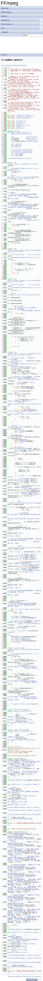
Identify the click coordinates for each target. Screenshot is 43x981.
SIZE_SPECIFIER (16, 519)
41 (4, 144)
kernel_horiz (31, 138)
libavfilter (4, 54)
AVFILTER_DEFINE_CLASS (17, 780)
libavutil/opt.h (23, 118)
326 (4, 747)
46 (4, 151)
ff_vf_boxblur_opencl (29, 932)
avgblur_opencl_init (15, 164)
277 (4, 648)
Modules (4, 16)
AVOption (22, 758)
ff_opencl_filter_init (17, 801)
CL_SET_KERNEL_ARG (25, 478)
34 (4, 134)
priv (15, 170)
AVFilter (16, 784)
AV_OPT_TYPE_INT (29, 763)
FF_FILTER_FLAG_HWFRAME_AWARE (19, 819)
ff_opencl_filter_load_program (20, 177)
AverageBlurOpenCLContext (18, 132)
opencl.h (19, 124)
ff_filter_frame (24, 631)
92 (4, 249)
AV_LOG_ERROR (30, 307)
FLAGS (28, 764)
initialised (31, 137)
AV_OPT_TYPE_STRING (15, 839)
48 (4, 154)
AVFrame (21, 355)
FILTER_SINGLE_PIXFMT (16, 814)
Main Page (4, 8)
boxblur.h (20, 128)
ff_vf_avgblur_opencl (29, 784)
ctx (35, 168)
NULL (29, 366)
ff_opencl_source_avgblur (19, 178)
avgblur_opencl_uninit (16, 649)
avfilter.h (20, 121)
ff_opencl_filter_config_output (21, 740)
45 (4, 150)
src (18, 372)
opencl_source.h (23, 125)
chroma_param (27, 151)
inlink (19, 251)
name (10, 401)
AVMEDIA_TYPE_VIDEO (15, 717)
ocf (30, 134)
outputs (11, 362)
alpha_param (26, 152)
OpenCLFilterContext (19, 134)
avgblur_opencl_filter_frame (19, 353)
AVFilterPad (24, 710)
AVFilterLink (16, 361)
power (17, 155)
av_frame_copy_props (24, 609)
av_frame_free (17, 616)
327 (4, 750)
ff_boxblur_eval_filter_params (20, 295)
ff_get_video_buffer (15, 427)
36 (4, 137)
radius (17, 154)
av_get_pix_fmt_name (25, 379)
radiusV (18, 145)
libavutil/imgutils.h (25, 117)
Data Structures (6, 24)
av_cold (17, 648)
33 (4, 131)
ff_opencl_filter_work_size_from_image (23, 503)
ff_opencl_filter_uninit (21, 704)
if (15, 458)
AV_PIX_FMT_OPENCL (33, 814)
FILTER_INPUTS (13, 807)
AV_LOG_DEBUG (27, 376)
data (10, 455)
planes (17, 147)
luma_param (26, 150)
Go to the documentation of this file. (14, 65)
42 (4, 145)
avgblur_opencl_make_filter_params (22, 250)
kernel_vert (31, 139)
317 (4, 730)
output (21, 366)
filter (34, 399)
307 (4, 710)
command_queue (32, 141)
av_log (17, 307)
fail (21, 181)
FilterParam (16, 150)
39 (4, 141)
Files (3, 28)
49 (4, 155)
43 (4, 147)
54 (4, 162)
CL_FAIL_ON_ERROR (18, 194)
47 (4, 152)
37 (4, 138)
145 (4, 352)
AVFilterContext (31, 164)
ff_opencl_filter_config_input (21, 722)
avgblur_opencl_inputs (16, 711)
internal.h (20, 122)
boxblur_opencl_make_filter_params (22, 280)
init (14, 800)
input (28, 355)
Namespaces (5, 20)
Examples (4, 32)
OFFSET (10, 763)
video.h (19, 127)
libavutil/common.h (24, 115)
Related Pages (6, 12)
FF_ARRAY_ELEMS (13, 448)
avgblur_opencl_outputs (17, 731)
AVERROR (29, 194)
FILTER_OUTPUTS (13, 810)
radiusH (18, 144)
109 (4, 279)
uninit (14, 803)
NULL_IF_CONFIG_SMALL (16, 791)
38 (4, 139)
